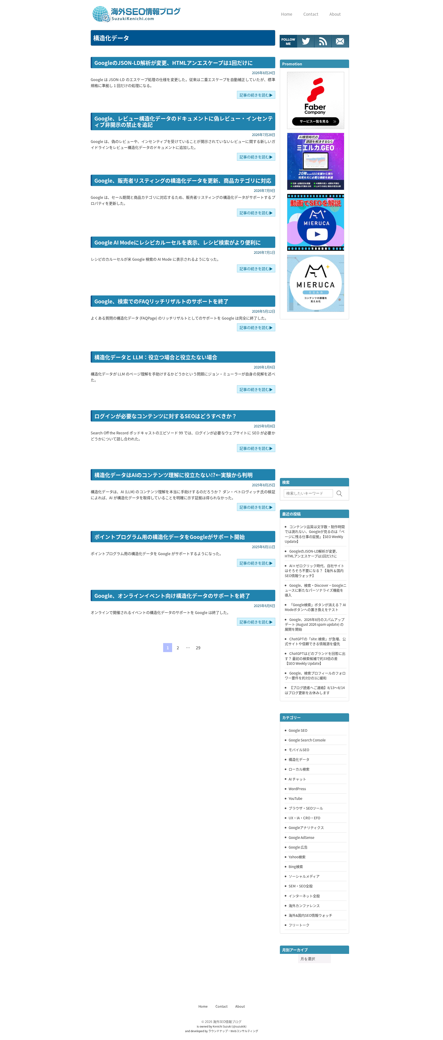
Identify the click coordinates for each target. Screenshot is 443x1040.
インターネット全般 (304, 895)
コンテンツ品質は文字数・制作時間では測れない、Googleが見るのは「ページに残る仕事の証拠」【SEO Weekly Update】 (315, 534)
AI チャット (297, 778)
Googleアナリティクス (306, 827)
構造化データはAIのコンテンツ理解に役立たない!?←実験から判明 (173, 474)
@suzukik (239, 1026)
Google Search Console (307, 739)
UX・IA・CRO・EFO (304, 817)
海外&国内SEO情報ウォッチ (310, 915)
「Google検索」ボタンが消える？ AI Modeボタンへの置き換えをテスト (315, 607)
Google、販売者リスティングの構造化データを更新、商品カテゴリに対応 (182, 180)
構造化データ (299, 759)
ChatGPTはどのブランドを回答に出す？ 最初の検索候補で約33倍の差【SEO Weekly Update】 (315, 658)
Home (203, 1006)
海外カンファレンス (304, 905)
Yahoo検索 (297, 856)
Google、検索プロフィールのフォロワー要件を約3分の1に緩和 (315, 675)
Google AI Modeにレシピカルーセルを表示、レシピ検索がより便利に (177, 242)
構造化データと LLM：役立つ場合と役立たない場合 (155, 357)
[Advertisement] (314, 399)
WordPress (297, 788)
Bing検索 (296, 866)
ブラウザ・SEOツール (306, 807)
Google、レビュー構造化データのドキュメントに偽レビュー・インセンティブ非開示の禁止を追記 (183, 121)
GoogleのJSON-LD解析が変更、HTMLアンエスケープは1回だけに (173, 62)
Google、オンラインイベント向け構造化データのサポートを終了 (172, 595)
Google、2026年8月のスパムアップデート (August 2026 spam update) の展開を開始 (314, 624)
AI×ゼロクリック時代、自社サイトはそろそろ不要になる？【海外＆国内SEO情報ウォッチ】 (314, 570)
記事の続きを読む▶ (256, 94)
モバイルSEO (299, 749)
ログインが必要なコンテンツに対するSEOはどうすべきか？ (165, 416)
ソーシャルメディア (304, 876)
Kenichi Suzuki (222, 1026)
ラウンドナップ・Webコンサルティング (233, 1031)
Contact (221, 1006)
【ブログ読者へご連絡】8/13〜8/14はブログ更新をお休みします (315, 690)
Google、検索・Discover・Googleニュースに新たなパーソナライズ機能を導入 (316, 590)
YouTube (295, 798)
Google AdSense (301, 837)
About (240, 1006)
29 (198, 647)
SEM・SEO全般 (301, 885)
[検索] (339, 493)
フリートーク (299, 924)
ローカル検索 (299, 768)
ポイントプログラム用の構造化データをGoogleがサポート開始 (169, 536)
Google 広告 (298, 847)
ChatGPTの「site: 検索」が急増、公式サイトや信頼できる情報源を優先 (315, 641)
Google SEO (298, 730)
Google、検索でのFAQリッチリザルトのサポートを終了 (161, 301)
